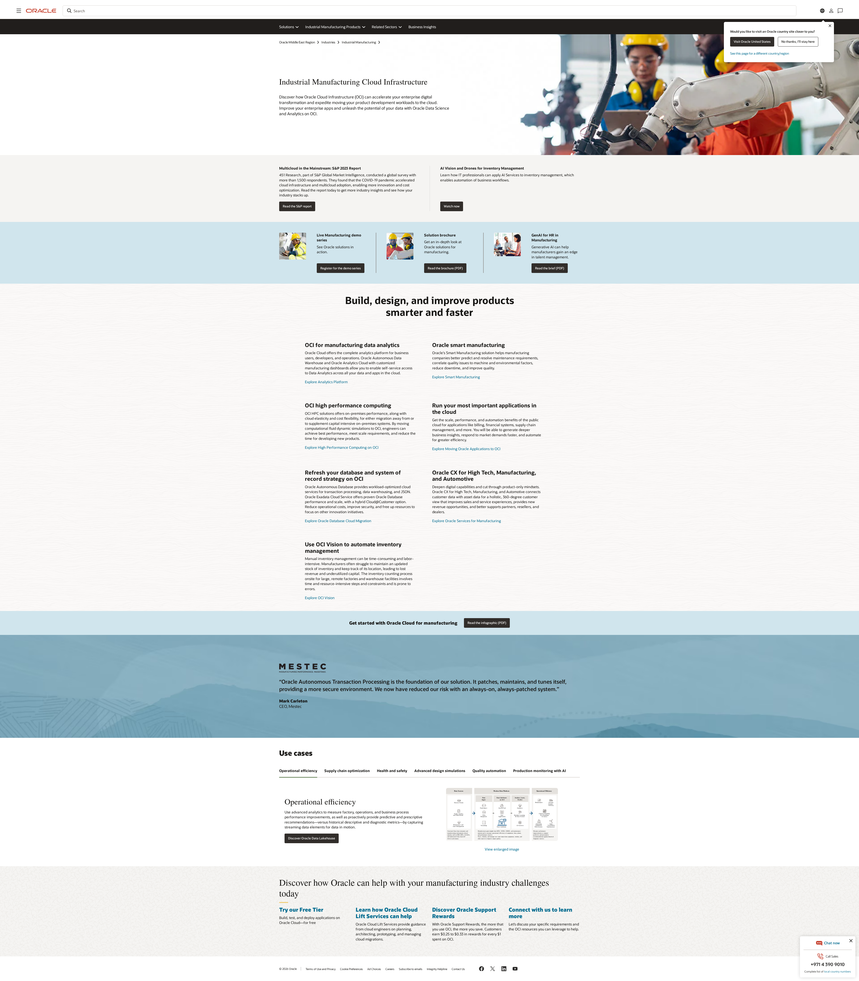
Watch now (451, 206)
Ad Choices (374, 969)
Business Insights (422, 26)
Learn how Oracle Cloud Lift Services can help (387, 912)
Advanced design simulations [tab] (439, 770)
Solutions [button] (286, 26)
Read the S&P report (297, 206)
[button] (18, 10)
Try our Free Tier (301, 909)
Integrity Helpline (437, 969)
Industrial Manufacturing (359, 42)
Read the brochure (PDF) (445, 268)
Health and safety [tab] (392, 770)
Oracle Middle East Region (297, 42)
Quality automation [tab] (489, 770)
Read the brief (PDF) (549, 268)
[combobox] (429, 10)
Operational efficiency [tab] (298, 770)
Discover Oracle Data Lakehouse (311, 838)
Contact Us (458, 969)
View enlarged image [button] (502, 849)
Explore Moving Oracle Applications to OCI (466, 448)
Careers (389, 969)
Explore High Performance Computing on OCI (341, 447)
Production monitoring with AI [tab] (539, 770)
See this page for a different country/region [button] (759, 53)
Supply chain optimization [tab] (347, 770)
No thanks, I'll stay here (798, 41)
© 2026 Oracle (288, 968)
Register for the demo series (340, 268)
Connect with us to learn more (540, 912)
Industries (328, 42)
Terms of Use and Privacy (321, 969)
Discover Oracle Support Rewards (464, 912)
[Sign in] (831, 10)
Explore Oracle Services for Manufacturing (466, 520)
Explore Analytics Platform (326, 381)
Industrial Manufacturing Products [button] (332, 26)
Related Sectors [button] (384, 26)
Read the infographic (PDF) (487, 623)
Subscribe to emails (410, 969)
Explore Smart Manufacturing (456, 377)
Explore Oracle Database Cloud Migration (338, 520)
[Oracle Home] (41, 11)
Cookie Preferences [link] (351, 969)
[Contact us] (840, 10)
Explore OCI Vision (320, 597)
